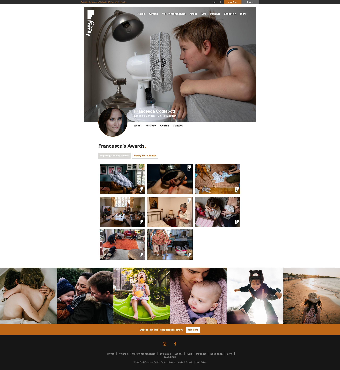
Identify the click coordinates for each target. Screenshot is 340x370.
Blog (243, 13)
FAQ (203, 13)
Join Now (232, 2)
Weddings (170, 357)
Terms (163, 362)
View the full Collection (118, 2)
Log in (250, 2)
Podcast (215, 13)
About (193, 13)
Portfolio (150, 125)
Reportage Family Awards (114, 155)
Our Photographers (174, 13)
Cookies (172, 362)
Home (141, 13)
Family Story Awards (145, 155)
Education (230, 13)
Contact (178, 125)
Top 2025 (165, 353)
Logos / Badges (200, 362)
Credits (180, 362)
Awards (153, 13)
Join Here (193, 329)
